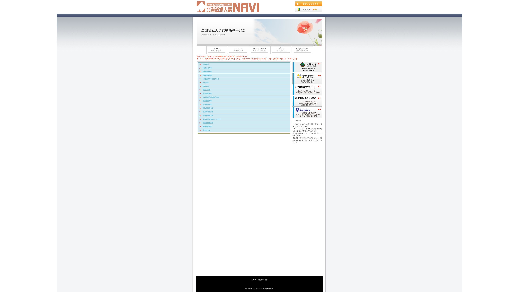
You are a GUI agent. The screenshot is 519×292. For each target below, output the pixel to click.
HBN (259, 288)
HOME (254, 280)
